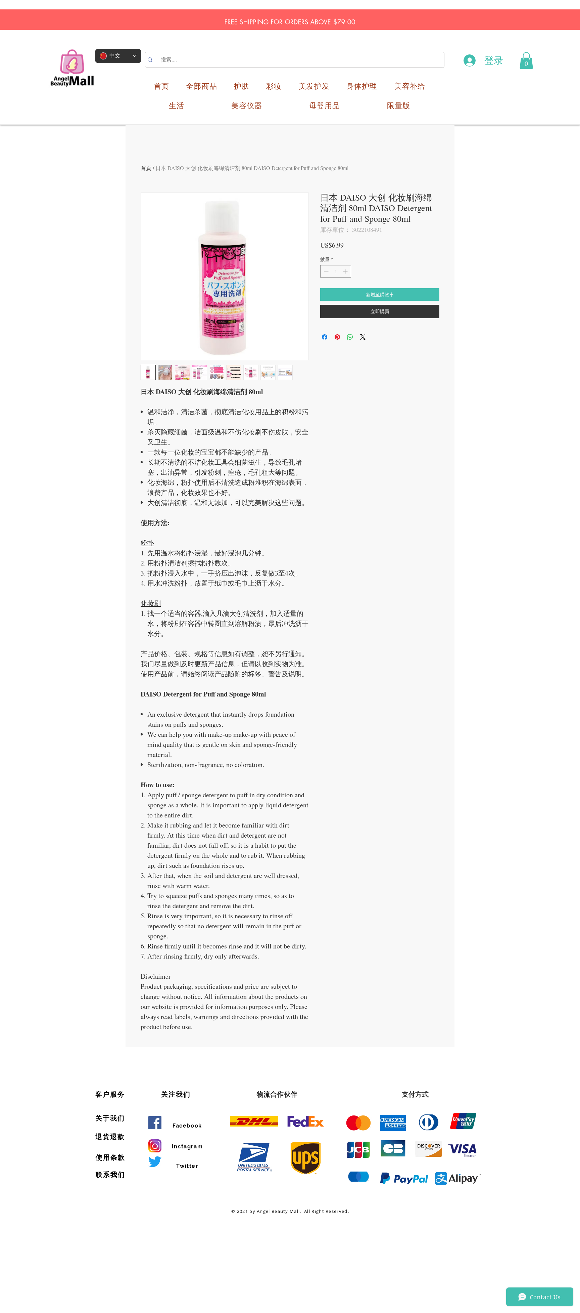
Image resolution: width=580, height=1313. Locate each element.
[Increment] (346, 271)
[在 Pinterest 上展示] (337, 337)
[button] (526, 60)
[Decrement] (325, 271)
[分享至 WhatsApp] (350, 337)
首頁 (146, 167)
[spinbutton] (336, 271)
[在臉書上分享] (325, 337)
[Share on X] (363, 337)
